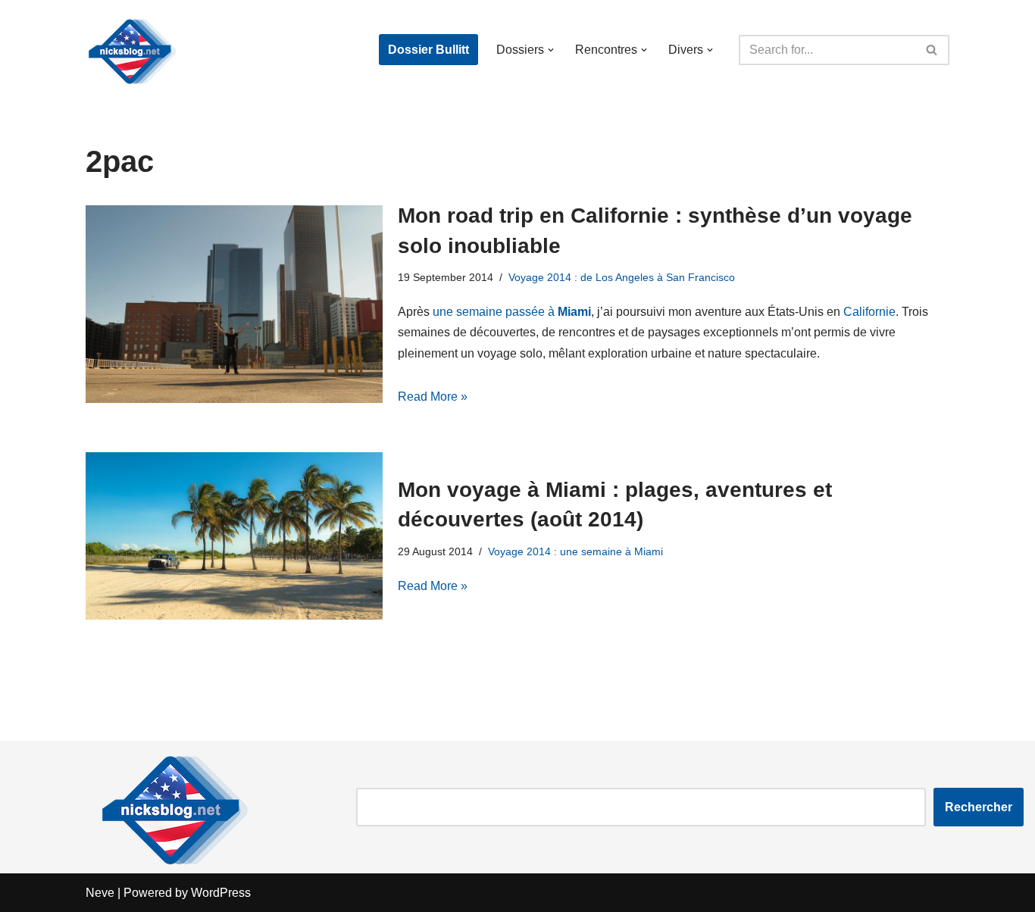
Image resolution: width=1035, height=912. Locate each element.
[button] (551, 50)
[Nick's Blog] (131, 50)
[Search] (932, 50)
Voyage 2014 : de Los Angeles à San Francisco (621, 277)
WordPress (221, 892)
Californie (869, 311)
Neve (100, 892)
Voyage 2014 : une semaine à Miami (575, 551)
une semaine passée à (512, 311)
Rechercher (978, 807)
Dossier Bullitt (428, 49)
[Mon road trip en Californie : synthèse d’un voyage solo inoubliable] (234, 304)
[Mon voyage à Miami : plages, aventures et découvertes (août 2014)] (234, 536)
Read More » (432, 396)
